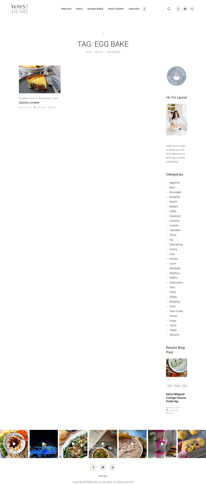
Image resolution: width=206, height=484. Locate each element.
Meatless (175, 273)
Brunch (33, 98)
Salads (173, 296)
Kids (172, 254)
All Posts (99, 52)
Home (88, 52)
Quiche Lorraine (29, 102)
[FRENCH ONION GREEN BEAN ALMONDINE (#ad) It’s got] (73, 444)
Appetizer (175, 182)
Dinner (173, 234)
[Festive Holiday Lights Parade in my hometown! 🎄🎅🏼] (44, 444)
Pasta (173, 292)
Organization (176, 282)
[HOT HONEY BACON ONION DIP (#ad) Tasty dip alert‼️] (14, 444)
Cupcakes (175, 230)
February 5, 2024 (173, 407)
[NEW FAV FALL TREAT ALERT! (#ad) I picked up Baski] (162, 444)
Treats (173, 330)
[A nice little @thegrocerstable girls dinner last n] (103, 444)
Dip (171, 239)
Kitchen (174, 258)
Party (172, 287)
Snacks (173, 315)
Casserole (175, 216)
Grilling (173, 249)
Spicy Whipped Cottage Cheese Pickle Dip (176, 398)
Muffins (174, 277)
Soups (173, 320)
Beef (172, 187)
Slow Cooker (176, 311)
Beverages (175, 192)
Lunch (55, 98)
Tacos (173, 325)
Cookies (174, 225)
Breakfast (23, 98)
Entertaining (44, 98)
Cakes (173, 211)
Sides (173, 306)
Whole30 (174, 334)
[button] (169, 377)
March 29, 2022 (25, 107)
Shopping (175, 301)
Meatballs (175, 268)
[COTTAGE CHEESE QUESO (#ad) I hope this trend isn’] (133, 444)
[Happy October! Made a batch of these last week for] (192, 444)
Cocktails (175, 220)
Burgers (174, 206)
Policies (103, 476)
